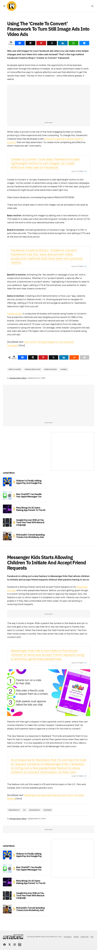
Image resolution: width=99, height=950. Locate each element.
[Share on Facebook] (22, 357)
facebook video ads (50, 369)
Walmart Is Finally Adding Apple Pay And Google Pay (29, 481)
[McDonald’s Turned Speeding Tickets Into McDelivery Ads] (7, 536)
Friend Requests (14, 810)
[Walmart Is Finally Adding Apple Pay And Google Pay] (7, 482)
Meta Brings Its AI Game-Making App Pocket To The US (30, 508)
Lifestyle (76, 937)
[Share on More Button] (84, 357)
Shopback (63, 369)
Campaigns (67, 937)
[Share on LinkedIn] (64, 357)
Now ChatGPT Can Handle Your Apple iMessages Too (29, 495)
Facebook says (14, 313)
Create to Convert (15, 369)
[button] (4, 6)
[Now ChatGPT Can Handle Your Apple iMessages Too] (7, 495)
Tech (92, 937)
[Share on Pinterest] (43, 357)
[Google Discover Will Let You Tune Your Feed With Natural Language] (7, 522)
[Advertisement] (48, 104)
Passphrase (47, 810)
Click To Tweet (77, 171)
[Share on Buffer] (33, 357)
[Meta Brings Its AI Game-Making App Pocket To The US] (7, 509)
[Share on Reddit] (74, 357)
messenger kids (34, 810)
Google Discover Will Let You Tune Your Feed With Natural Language (30, 522)
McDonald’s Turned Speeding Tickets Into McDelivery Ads (30, 536)
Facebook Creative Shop (32, 369)
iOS (24, 810)
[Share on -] (20, 43)
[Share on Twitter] (53, 357)
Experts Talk (84, 937)
